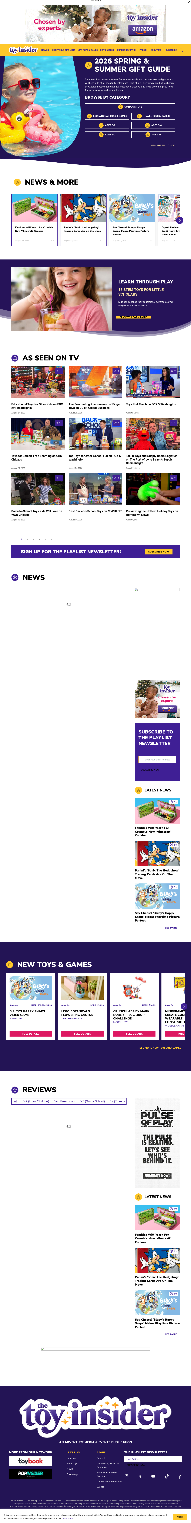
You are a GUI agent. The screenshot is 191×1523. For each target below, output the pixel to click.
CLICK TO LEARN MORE (133, 317)
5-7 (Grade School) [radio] (92, 1101)
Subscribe (171, 50)
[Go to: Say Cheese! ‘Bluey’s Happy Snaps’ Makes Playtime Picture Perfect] (132, 208)
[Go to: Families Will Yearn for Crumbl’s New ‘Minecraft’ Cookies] (34, 208)
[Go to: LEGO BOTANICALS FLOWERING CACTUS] (82, 988)
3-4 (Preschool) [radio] (64, 1101)
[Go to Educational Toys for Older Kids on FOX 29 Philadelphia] (38, 382)
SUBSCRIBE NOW (150, 769)
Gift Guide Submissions (109, 1481)
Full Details (30, 1034)
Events (100, 1487)
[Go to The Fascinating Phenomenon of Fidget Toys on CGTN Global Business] (95, 382)
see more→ (172, 927)
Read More (68, 1518)
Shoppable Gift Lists (63, 50)
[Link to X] (140, 1476)
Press (143, 50)
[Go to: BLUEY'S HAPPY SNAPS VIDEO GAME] (31, 988)
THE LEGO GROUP (71, 1018)
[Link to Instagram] (126, 1476)
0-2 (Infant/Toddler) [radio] (36, 1101)
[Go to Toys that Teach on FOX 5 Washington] (153, 382)
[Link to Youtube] (153, 1476)
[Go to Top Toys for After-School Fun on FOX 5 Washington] (95, 434)
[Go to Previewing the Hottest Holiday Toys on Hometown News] (153, 489)
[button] (27, 540)
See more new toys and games (160, 1048)
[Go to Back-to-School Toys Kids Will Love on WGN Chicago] (38, 489)
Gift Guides (106, 50)
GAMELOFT (16, 1018)
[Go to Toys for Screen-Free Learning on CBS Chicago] (38, 434)
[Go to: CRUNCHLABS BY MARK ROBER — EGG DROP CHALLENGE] (134, 988)
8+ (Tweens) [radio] (118, 1101)
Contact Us (102, 1458)
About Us (156, 50)
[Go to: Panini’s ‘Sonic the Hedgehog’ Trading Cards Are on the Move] (83, 208)
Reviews (71, 1458)
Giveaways (72, 1474)
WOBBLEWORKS (175, 1025)
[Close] (189, 2)
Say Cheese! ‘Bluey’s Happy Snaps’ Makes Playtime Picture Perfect (131, 231)
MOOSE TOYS (120, 1022)
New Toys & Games (88, 50)
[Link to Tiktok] (166, 1476)
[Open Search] (181, 50)
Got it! (180, 1517)
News (44, 50)
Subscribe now (158, 551)
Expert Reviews (126, 50)
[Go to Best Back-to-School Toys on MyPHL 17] (95, 489)
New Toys (72, 1463)
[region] (95, 1516)
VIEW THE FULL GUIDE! (163, 145)
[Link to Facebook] (180, 1477)
